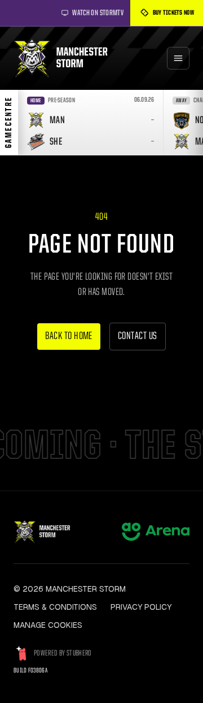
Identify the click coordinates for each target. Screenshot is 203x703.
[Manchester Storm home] (66, 58)
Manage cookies (48, 625)
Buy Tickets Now (174, 13)
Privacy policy (141, 607)
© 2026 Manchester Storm (70, 589)
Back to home (68, 336)
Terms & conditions (55, 607)
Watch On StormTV (97, 13)
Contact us (137, 336)
